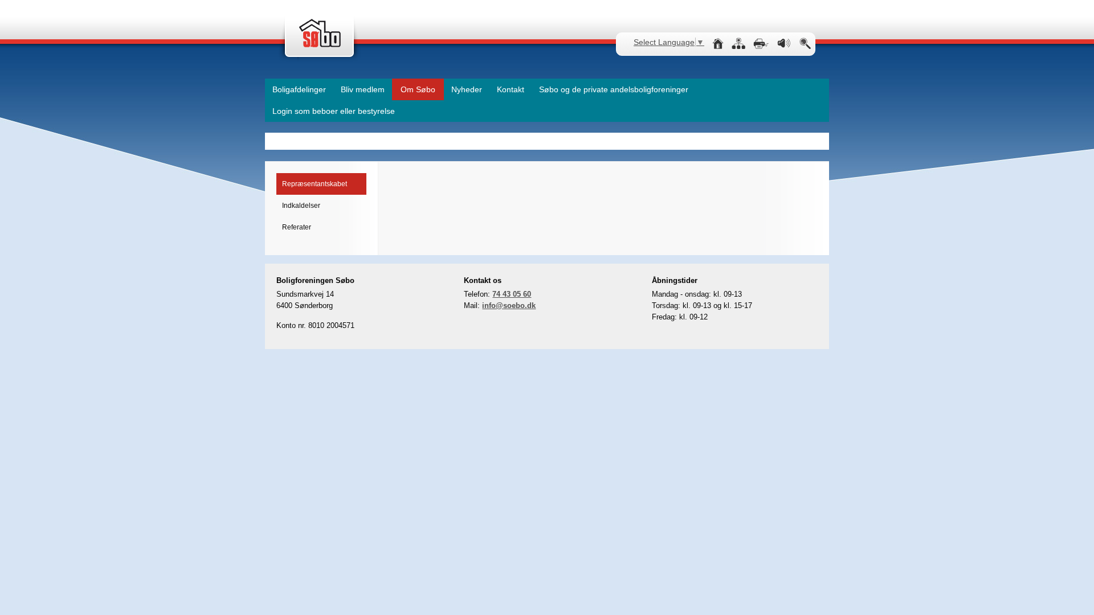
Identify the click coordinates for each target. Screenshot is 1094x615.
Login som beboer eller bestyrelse (333, 111)
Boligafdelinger (299, 89)
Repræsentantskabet (314, 184)
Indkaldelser (301, 206)
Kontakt (510, 89)
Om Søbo (418, 89)
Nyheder (466, 89)
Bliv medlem (363, 89)
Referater (296, 227)
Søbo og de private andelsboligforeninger (613, 89)
